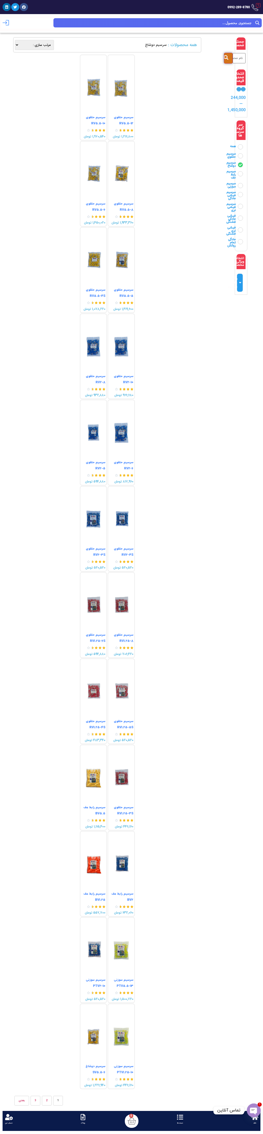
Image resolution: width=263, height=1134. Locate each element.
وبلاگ (83, 1123)
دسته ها (180, 1123)
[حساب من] (9, 1117)
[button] (24, 7)
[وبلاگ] (83, 1117)
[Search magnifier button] (257, 22)
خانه (254, 1123)
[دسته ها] (180, 1117)
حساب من (9, 1123)
